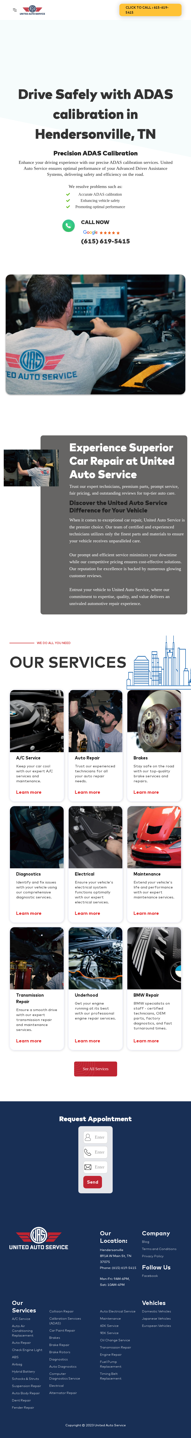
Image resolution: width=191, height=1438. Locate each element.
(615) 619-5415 (105, 241)
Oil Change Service (115, 1340)
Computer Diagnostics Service (64, 1376)
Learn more (29, 792)
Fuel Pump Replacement (110, 1364)
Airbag (17, 1364)
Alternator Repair (63, 1393)
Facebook (150, 1276)
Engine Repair (111, 1354)
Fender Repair (23, 1407)
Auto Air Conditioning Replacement (22, 1330)
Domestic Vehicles (156, 1311)
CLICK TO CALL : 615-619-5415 (147, 9)
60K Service (109, 1326)
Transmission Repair (115, 1347)
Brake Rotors (59, 1352)
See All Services (95, 1069)
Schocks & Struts (25, 1379)
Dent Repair (21, 1400)
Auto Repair (21, 1343)
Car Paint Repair (62, 1330)
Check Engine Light (27, 1350)
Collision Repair (61, 1311)
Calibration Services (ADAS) (65, 1320)
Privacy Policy (153, 1256)
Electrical (56, 1386)
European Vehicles (156, 1326)
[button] (15, 9)
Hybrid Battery (23, 1371)
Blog (145, 1242)
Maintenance (110, 1318)
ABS (15, 1357)
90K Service (109, 1333)
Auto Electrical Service (118, 1311)
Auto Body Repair (26, 1393)
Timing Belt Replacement (110, 1376)
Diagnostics (58, 1359)
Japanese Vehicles (156, 1318)
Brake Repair (59, 1345)
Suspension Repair (26, 1386)
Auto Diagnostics (62, 1366)
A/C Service (21, 1319)
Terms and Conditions (159, 1249)
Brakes (54, 1338)
